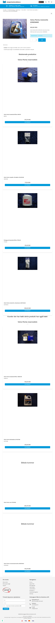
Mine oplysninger (6, 583)
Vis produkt (27, 122)
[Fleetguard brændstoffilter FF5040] (27, 214)
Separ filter (32, 583)
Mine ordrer (5, 582)
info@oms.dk (35, 608)
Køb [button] (42, 40)
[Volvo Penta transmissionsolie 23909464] (27, 538)
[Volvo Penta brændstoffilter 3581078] (27, 351)
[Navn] (14, 600)
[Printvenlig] (51, 13)
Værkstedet (32, 587)
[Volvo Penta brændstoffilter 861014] (27, 89)
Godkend (6, 608)
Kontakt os (32, 590)
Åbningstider (32, 585)
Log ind (4, 585)
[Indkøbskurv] (48, 2)
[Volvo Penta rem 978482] (27, 476)
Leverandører (32, 588)
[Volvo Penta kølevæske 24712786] (27, 414)
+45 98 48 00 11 (35, 604)
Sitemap (31, 593)
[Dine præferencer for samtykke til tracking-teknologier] (2, 620)
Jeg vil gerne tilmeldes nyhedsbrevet (13, 605)
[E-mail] (14, 603)
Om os (31, 582)
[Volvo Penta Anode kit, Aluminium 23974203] (27, 277)
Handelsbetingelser (34, 592)
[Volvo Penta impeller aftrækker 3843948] (27, 151)
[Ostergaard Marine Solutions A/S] (12, 2)
